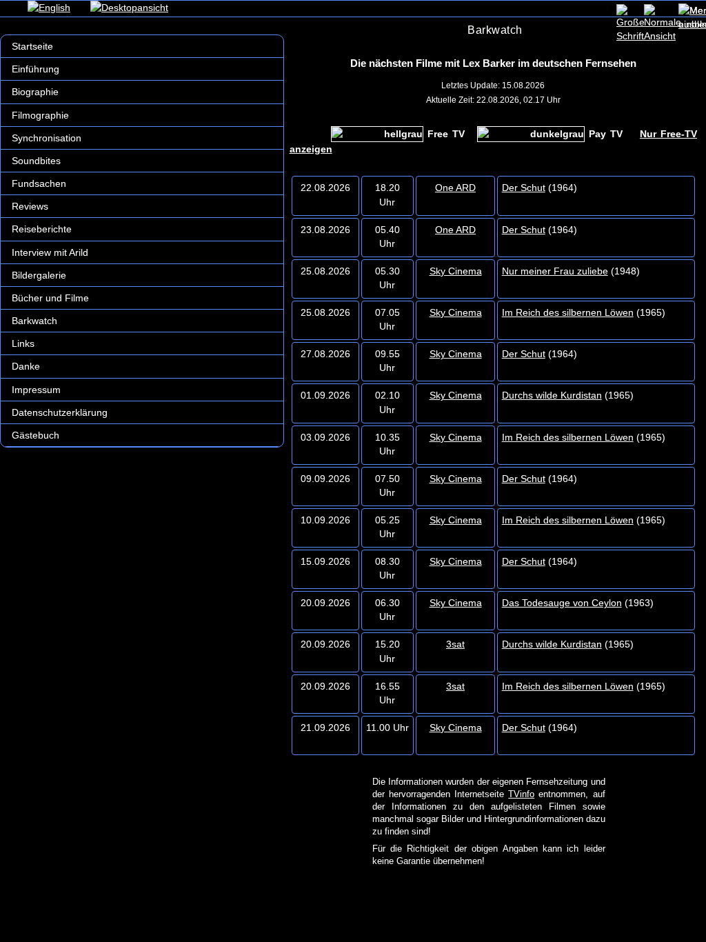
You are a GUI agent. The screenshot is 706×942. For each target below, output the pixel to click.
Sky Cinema (456, 271)
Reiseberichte (42, 228)
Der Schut (523, 187)
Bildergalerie (39, 275)
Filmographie (40, 115)
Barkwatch (34, 320)
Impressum (36, 389)
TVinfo (521, 794)
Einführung (35, 68)
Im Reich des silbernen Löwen (568, 312)
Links (23, 343)
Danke (26, 366)
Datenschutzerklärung (60, 412)
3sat (455, 644)
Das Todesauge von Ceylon (562, 602)
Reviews (30, 206)
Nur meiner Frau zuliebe (555, 271)
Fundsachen (39, 183)
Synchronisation (46, 137)
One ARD (455, 187)
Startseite (32, 46)
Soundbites (36, 160)
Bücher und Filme (50, 297)
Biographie (35, 91)
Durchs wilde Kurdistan (552, 395)
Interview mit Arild (50, 252)
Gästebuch (35, 435)
